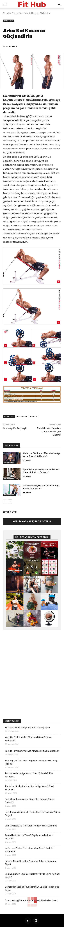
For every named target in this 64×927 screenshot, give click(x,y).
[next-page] (10, 501)
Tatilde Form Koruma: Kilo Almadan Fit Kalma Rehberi (32, 751)
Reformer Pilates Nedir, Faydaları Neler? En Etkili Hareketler (29, 850)
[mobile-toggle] (5, 4)
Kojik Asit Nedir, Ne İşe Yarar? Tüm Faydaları (27, 727)
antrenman (22, 416)
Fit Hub (6, 13)
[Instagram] (36, 921)
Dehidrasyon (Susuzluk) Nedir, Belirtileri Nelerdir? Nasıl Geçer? (32, 814)
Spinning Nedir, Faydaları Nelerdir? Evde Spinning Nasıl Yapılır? (32, 875)
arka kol (33, 416)
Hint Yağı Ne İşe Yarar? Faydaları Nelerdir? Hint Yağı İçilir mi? (31, 762)
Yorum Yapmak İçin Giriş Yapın (32, 521)
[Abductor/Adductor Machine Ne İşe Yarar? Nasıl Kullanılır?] (12, 458)
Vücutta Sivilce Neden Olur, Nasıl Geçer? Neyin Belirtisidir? (28, 739)
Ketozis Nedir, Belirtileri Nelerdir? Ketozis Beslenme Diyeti (31, 863)
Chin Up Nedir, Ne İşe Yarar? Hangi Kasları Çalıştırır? (31, 825)
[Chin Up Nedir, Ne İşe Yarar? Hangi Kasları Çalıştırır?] (12, 490)
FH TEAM (13, 46)
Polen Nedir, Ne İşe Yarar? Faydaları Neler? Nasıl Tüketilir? (29, 837)
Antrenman (17, 13)
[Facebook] (28, 921)
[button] (59, 4)
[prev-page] (5, 501)
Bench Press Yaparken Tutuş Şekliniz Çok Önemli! (49, 431)
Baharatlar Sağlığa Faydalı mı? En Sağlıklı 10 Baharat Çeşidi (32, 888)
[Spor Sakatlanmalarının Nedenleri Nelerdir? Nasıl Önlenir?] (12, 474)
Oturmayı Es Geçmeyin (15, 428)
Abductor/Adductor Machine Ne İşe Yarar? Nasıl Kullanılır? (29, 788)
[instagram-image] (14, 550)
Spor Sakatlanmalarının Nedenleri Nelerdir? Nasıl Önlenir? (29, 801)
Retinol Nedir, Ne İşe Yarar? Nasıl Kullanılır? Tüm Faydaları (29, 775)
